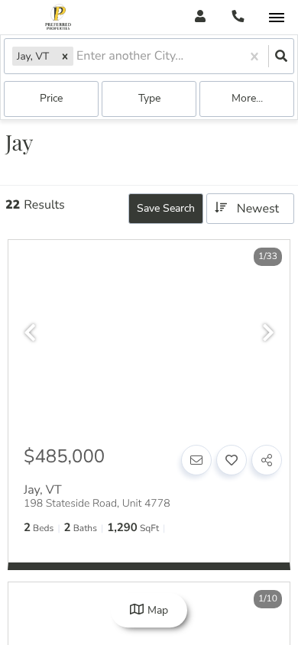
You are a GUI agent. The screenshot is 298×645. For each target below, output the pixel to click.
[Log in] (200, 17)
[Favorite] (231, 460)
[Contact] (196, 460)
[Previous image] (29, 333)
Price (51, 98)
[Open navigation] (276, 18)
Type (149, 98)
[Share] (266, 460)
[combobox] (77, 56)
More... (247, 98)
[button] (65, 56)
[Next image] (268, 333)
